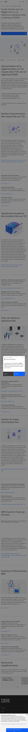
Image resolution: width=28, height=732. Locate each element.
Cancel (5, 373)
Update (16, 373)
